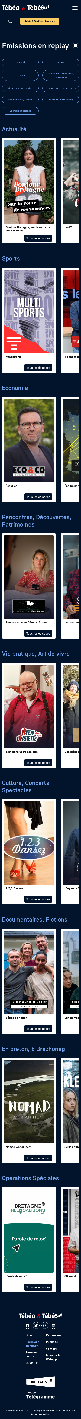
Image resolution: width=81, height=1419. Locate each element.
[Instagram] (44, 1325)
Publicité (52, 1342)
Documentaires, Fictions (20, 99)
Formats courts (31, 1354)
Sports (60, 62)
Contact (51, 1348)
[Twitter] (36, 1325)
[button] (75, 8)
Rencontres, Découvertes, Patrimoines (61, 75)
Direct (30, 1335)
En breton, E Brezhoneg (61, 99)
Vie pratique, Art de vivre (20, 88)
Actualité (20, 62)
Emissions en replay (32, 1343)
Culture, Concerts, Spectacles (61, 88)
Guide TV (32, 1363)
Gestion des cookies (40, 1413)
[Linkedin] (53, 1325)
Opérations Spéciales (20, 110)
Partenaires (53, 1335)
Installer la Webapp (53, 1357)
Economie (20, 75)
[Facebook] (27, 1325)
